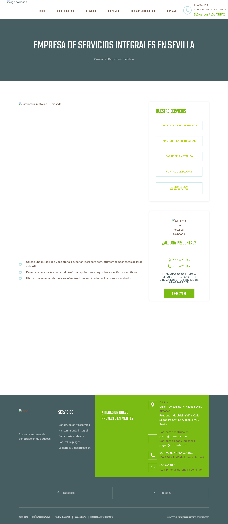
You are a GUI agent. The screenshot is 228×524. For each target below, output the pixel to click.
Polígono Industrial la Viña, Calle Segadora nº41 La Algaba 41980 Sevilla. (179, 420)
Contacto (172, 11)
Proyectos (114, 11)
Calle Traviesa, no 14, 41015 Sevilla (180, 406)
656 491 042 (218, 14)
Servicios (91, 11)
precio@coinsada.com (173, 436)
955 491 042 (201, 14)
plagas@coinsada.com (173, 445)
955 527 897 (167, 453)
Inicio (42, 11)
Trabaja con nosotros (143, 11)
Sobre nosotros (65, 11)
